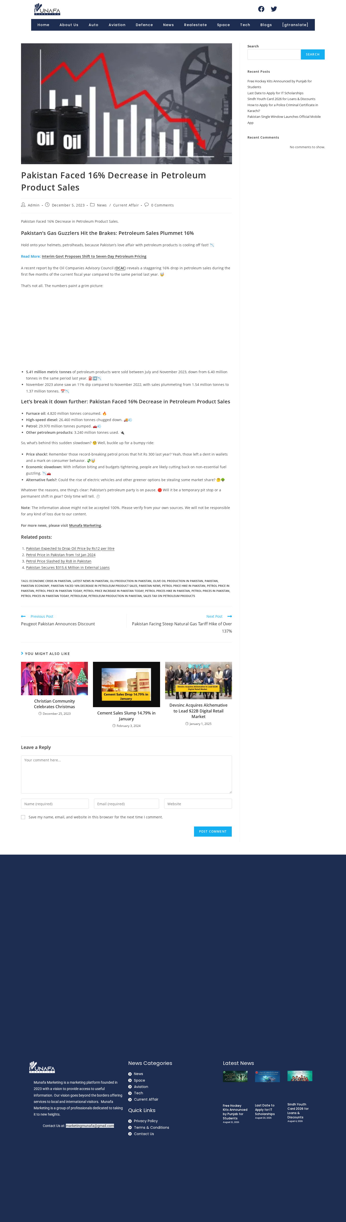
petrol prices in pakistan (210, 591)
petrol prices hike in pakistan (167, 591)
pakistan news (150, 586)
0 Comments (162, 205)
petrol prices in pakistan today (45, 596)
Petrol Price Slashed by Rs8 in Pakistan (58, 561)
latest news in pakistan (90, 581)
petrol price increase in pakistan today (114, 591)
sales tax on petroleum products (169, 596)
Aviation (117, 24)
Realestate (195, 24)
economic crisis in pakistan (50, 581)
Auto (94, 24)
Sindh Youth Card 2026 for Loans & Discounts (281, 99)
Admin (34, 205)
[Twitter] (273, 9)
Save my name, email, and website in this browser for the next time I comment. (96, 817)
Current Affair (126, 205)
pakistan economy (35, 586)
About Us (69, 24)
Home (43, 24)
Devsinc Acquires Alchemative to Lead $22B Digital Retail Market (198, 710)
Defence (144, 24)
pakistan (211, 581)
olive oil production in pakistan (178, 581)
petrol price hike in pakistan (183, 586)
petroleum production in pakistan (115, 596)
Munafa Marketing (85, 525)
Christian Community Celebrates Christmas (54, 703)
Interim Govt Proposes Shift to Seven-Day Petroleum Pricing (94, 256)
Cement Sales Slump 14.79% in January (126, 715)
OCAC (120, 268)
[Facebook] (261, 9)
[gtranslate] (295, 24)
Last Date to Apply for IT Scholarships (275, 93)
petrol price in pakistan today (59, 591)
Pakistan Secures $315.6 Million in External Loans (68, 567)
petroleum (78, 596)
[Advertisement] (126, 329)
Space (223, 24)
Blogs (266, 24)
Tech (245, 24)
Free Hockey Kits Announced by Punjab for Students (235, 1111)
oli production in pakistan (130, 581)
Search (253, 46)
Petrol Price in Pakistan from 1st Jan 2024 (60, 554)
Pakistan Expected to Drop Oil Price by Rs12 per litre (70, 548)
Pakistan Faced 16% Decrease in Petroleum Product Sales (94, 586)
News (168, 24)
